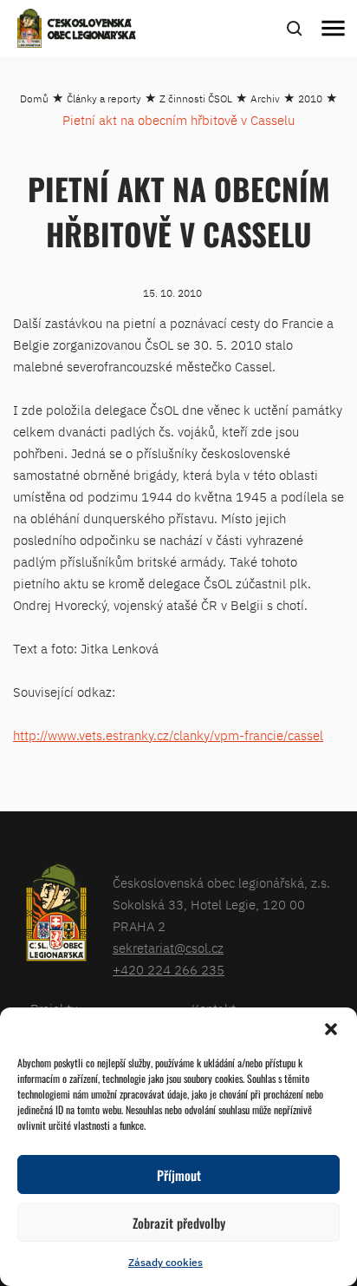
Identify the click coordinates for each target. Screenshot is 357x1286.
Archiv (265, 98)
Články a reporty (104, 98)
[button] (331, 1029)
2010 (310, 98)
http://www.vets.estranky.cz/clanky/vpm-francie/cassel (168, 735)
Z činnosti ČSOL (195, 98)
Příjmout (179, 1174)
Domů (34, 98)
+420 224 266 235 (168, 969)
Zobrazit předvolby (179, 1222)
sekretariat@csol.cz (168, 948)
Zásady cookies (165, 1262)
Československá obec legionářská (92, 30)
